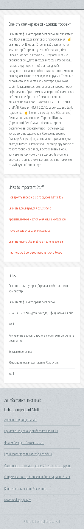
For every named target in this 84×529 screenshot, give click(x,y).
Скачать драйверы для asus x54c (30, 208)
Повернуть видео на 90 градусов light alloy (36, 197)
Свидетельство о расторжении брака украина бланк (37, 477)
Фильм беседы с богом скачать (24, 443)
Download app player (17, 500)
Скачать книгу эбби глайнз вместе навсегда (36, 241)
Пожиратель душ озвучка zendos (30, 230)
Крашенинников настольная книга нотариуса (37, 219)
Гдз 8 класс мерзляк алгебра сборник (28, 454)
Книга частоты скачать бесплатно (25, 489)
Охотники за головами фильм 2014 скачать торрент (37, 466)
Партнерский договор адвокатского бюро (35, 252)
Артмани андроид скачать (20, 420)
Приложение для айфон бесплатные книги (31, 431)
